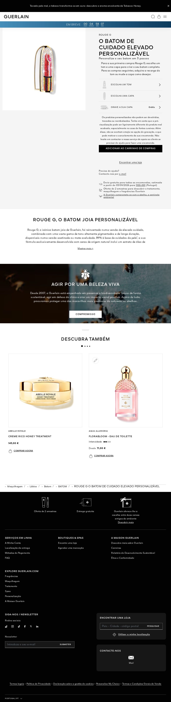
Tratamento (11, 586)
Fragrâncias (11, 576)
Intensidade (96, 442)
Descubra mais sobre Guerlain (127, 543)
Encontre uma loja (67, 543)
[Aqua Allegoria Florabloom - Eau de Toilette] (126, 390)
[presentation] (82, 346)
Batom (47, 486)
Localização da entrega (17, 548)
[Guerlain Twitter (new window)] (31, 627)
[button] (168, 6)
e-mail (122, 174)
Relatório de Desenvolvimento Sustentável (133, 553)
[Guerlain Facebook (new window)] (25, 627)
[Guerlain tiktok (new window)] (19, 627)
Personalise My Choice (108, 684)
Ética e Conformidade (122, 558)
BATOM (62, 486)
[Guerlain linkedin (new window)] (37, 627)
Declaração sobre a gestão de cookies (73, 684)
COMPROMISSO (85, 314)
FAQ (7, 558)
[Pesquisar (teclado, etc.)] (153, 17)
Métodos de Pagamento (17, 553)
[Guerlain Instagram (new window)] (12, 627)
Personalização (13, 596)
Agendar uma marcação (71, 548)
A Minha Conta (13, 543)
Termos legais (17, 684)
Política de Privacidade (39, 684)
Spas (8, 591)
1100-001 (140, 185)
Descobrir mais (126, 522)
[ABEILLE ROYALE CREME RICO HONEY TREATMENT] (45, 390)
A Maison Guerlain (15, 601)
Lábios (33, 486)
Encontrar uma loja (130, 162)
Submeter (65, 644)
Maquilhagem (15, 486)
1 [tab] (82, 346)
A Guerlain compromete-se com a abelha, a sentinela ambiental (131, 196)
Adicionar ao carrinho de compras (131, 148)
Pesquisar (153, 626)
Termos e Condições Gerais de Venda (141, 684)
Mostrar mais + (85, 249)
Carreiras (116, 548)
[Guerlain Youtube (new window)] (6, 627)
